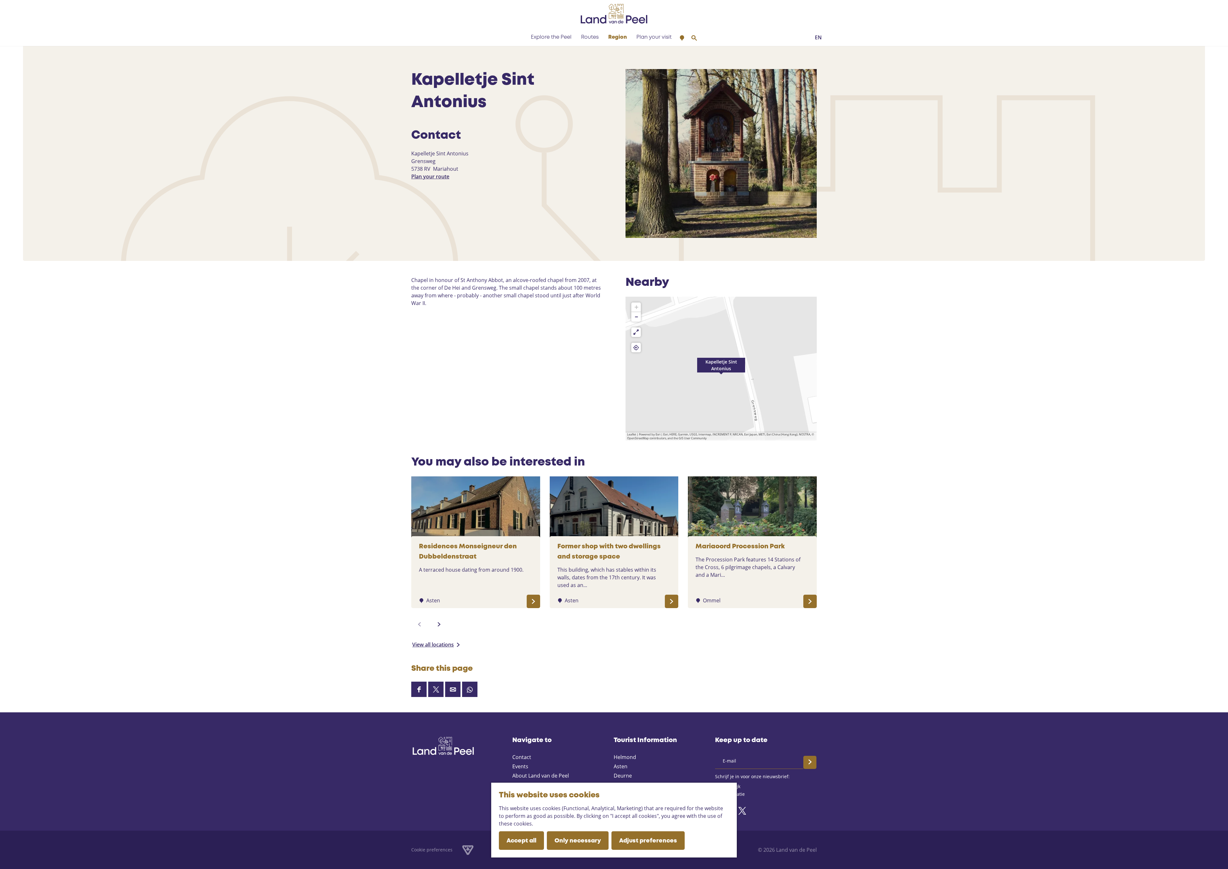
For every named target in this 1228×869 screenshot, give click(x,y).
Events (520, 766)
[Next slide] (439, 624)
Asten (620, 766)
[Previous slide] (419, 624)
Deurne (623, 775)
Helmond (625, 757)
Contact (521, 757)
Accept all (521, 840)
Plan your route (430, 176)
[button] (721, 368)
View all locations (433, 644)
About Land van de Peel (540, 775)
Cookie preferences (432, 850)
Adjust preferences (648, 840)
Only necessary (578, 840)
